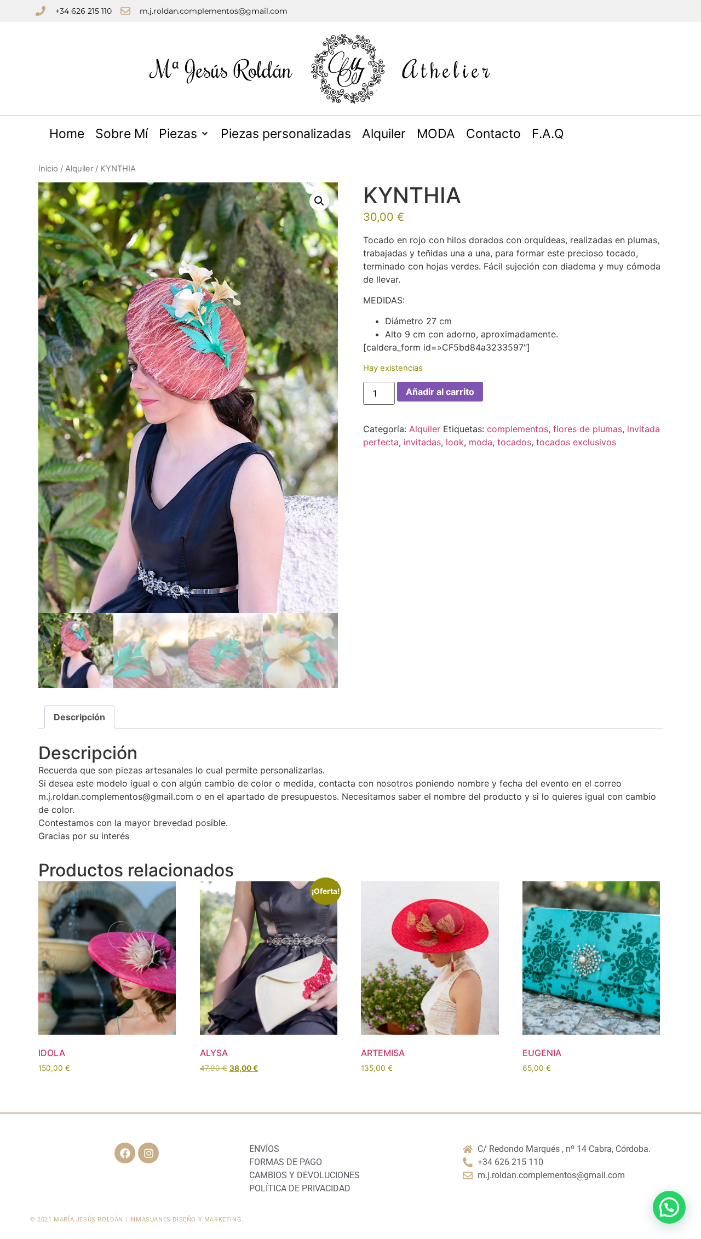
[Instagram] (148, 1153)
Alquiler (79, 169)
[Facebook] (124, 1153)
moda (480, 442)
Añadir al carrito (440, 391)
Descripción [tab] (79, 717)
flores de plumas (587, 428)
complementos (517, 428)
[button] (319, 201)
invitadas (422, 442)
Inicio (48, 169)
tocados (514, 442)
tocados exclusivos (576, 442)
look (455, 442)
